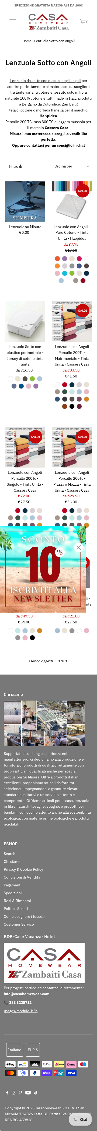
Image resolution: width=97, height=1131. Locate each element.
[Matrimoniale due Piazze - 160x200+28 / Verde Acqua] (72, 391)
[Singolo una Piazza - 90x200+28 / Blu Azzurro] (32, 518)
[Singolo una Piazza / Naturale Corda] (25, 379)
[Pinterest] (20, 1093)
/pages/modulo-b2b (20, 1010)
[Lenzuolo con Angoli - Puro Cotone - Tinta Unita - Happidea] (72, 201)
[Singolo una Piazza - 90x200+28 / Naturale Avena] (10, 518)
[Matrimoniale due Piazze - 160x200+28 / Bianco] (57, 384)
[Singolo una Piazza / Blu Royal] (79, 266)
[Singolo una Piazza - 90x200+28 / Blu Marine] (25, 510)
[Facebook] (7, 1093)
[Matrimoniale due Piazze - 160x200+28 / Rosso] (64, 384)
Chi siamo (12, 861)
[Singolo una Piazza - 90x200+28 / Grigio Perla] (32, 510)
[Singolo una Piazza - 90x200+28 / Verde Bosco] (17, 518)
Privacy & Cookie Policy (23, 869)
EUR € (33, 1049)
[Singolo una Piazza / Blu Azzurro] (61, 280)
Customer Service (19, 924)
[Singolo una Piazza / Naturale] (17, 379)
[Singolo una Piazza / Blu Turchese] (64, 273)
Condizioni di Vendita (22, 877)
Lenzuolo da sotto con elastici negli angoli (45, 80)
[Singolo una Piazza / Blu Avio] (14, 386)
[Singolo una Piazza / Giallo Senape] (57, 266)
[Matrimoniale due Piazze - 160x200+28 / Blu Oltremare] (57, 399)
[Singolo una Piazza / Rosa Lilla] (64, 258)
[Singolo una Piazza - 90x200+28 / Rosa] (39, 518)
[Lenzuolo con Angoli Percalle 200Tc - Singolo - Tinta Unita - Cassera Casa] (25, 447)
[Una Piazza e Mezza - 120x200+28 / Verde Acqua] (72, 518)
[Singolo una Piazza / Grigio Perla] (64, 266)
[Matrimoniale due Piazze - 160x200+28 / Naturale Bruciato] (64, 406)
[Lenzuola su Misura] (25, 201)
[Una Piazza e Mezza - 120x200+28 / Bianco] (57, 510)
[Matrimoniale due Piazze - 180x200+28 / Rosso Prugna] (79, 406)
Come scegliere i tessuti (24, 916)
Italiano (14, 1049)
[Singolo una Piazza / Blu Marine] (86, 273)
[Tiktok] (36, 1093)
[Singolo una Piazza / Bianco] (86, 258)
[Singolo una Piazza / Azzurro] (57, 630)
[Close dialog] (79, 547)
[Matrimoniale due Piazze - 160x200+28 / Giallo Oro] (86, 399)
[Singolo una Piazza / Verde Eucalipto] (68, 280)
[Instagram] (14, 1093)
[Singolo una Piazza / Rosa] (57, 273)
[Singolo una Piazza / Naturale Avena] (75, 280)
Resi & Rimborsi (17, 900)
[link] (43, 569)
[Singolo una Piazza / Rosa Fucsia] (79, 258)
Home (27, 41)
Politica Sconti (16, 908)
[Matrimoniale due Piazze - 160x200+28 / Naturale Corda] (72, 399)
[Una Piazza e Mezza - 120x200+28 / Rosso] (64, 510)
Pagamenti (13, 885)
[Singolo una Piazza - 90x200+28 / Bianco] (10, 510)
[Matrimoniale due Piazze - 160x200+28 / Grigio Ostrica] (64, 399)
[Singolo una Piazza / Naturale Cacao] (86, 266)
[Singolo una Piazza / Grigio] (72, 266)
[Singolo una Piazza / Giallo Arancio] (57, 258)
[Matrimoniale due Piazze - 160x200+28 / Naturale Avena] (57, 391)
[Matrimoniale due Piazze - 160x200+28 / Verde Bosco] (64, 391)
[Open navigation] (13, 21)
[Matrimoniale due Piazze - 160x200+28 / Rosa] (86, 391)
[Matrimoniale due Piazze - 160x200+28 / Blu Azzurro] (79, 391)
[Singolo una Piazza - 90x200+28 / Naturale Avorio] (39, 510)
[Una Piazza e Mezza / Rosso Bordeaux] (83, 280)
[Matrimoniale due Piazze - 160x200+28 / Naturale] (32, 630)
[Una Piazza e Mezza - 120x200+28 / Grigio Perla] (79, 510)
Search (9, 853)
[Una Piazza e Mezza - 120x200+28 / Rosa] (86, 518)
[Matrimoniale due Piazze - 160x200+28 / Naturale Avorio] (86, 384)
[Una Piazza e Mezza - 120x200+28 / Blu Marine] (72, 510)
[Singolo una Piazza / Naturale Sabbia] (72, 258)
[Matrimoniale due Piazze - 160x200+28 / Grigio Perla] (79, 384)
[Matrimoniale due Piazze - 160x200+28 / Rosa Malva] (79, 399)
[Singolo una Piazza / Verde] (72, 273)
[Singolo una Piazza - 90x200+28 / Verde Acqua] (25, 518)
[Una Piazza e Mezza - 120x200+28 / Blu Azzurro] (79, 518)
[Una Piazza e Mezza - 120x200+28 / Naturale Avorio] (86, 510)
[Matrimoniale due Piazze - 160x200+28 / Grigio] (17, 637)
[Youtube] (28, 1093)
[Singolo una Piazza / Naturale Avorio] (79, 273)
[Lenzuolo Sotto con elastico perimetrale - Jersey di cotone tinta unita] (25, 321)
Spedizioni (13, 892)
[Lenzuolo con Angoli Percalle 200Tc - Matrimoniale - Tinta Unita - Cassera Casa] (72, 321)
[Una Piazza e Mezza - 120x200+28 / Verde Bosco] (64, 518)
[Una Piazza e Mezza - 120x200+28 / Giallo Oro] (86, 525)
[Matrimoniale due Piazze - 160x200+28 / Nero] (72, 406)
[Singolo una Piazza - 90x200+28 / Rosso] (17, 510)
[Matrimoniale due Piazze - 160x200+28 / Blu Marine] (72, 384)
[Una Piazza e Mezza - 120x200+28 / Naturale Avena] (57, 518)
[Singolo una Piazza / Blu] (21, 386)
